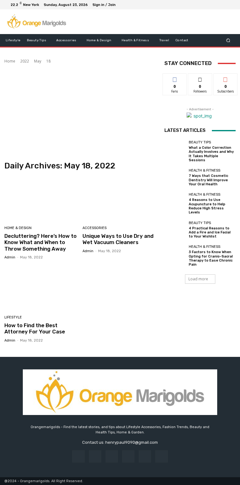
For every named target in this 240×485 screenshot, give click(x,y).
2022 (24, 61)
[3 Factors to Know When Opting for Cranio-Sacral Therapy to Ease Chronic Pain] (175, 255)
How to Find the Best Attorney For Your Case (34, 328)
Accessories (94, 228)
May (37, 61)
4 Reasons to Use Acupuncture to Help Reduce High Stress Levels (207, 206)
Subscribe (225, 78)
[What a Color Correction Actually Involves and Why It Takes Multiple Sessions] (175, 151)
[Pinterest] (128, 456)
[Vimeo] (223, 4)
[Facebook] (200, 4)
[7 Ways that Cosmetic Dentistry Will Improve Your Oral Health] (175, 177)
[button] (228, 40)
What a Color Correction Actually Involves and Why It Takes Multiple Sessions (211, 154)
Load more (198, 279)
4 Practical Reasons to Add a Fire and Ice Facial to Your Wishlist (210, 232)
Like (174, 78)
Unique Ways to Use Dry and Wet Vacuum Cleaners (117, 239)
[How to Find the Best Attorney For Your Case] (41, 288)
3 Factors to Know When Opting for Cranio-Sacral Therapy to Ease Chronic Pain (211, 258)
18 (48, 61)
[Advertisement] (80, 112)
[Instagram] (208, 4)
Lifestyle (13, 317)
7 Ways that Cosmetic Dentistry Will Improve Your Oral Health (208, 180)
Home (9, 61)
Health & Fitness (204, 170)
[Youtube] (230, 4)
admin (9, 257)
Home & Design (18, 228)
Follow (200, 78)
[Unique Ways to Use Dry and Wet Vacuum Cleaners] (119, 199)
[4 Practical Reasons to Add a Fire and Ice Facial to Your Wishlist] (175, 229)
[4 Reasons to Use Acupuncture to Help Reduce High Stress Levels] (175, 203)
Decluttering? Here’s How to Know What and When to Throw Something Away (40, 242)
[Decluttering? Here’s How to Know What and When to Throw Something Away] (41, 199)
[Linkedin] (112, 456)
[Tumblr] (145, 456)
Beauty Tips (200, 142)
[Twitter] (215, 4)
